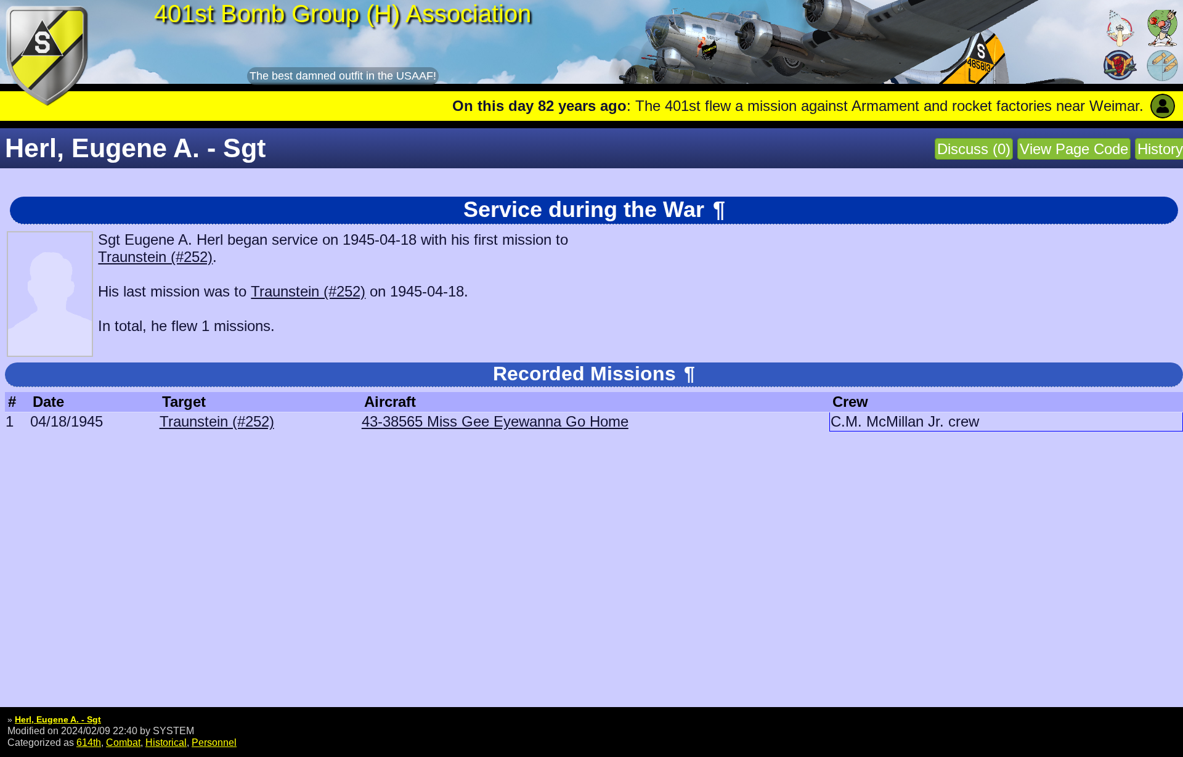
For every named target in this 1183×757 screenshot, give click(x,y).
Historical (166, 742)
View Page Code (1074, 149)
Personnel (214, 742)
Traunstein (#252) (155, 256)
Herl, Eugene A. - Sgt (58, 719)
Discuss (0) (973, 149)
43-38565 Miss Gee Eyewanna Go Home (495, 421)
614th (88, 742)
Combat (123, 742)
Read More (1129, 105)
